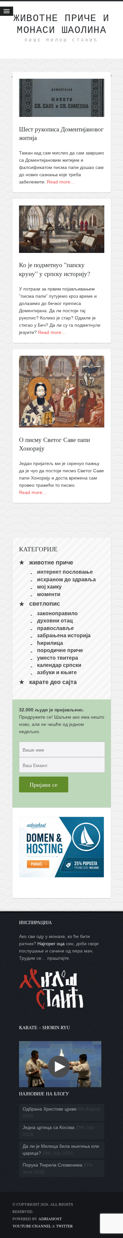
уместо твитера (57, 657)
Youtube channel (31, 1225)
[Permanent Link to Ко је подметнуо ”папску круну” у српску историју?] (61, 249)
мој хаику (49, 587)
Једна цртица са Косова (48, 1127)
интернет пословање (65, 572)
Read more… (61, 181)
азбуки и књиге (57, 672)
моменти (48, 594)
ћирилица (50, 643)
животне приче (51, 562)
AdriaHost (50, 1218)
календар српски (59, 665)
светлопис (44, 604)
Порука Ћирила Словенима (52, 1165)
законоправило (57, 613)
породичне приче (60, 650)
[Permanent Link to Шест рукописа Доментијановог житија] (61, 113)
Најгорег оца (51, 943)
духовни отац (55, 620)
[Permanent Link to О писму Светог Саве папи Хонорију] (61, 423)
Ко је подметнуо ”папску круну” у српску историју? (54, 269)
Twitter (64, 1225)
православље (55, 628)
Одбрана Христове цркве (50, 1109)
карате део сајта (53, 682)
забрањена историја (64, 635)
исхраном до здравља (66, 579)
